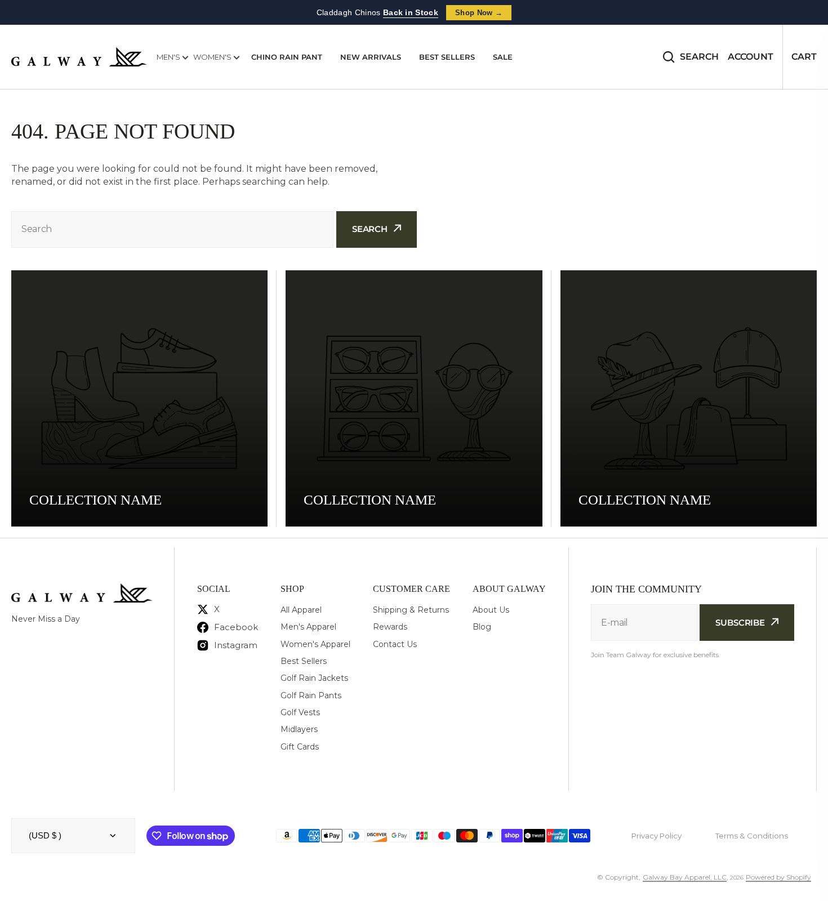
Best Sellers (447, 56)
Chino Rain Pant (286, 56)
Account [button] (750, 56)
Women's (213, 56)
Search (699, 56)
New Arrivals (370, 56)
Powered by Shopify (778, 877)
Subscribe (740, 622)
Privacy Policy (656, 835)
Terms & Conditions (751, 835)
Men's (169, 56)
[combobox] (172, 229)
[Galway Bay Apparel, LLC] (78, 56)
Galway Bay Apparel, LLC (685, 877)
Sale (503, 56)
